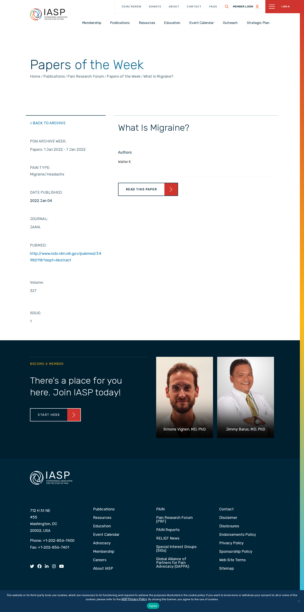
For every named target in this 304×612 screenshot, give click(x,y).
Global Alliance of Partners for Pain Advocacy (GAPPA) (172, 563)
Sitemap (226, 569)
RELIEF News (167, 538)
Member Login (243, 6)
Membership (103, 552)
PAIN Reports (168, 530)
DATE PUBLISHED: (46, 192)
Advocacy (102, 543)
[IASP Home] (48, 14)
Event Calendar (106, 535)
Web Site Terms (232, 560)
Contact (194, 6)
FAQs (213, 6)
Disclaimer (228, 518)
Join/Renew (131, 6)
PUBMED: (38, 245)
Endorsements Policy (237, 535)
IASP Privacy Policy (134, 599)
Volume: (37, 282)
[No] (299, 601)
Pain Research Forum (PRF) (174, 520)
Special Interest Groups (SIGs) (176, 549)
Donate (155, 6)
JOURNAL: (39, 219)
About (174, 6)
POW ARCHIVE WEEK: (48, 141)
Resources (102, 518)
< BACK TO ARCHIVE (48, 123)
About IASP (103, 569)
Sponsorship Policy (235, 552)
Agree (153, 605)
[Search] (227, 6)
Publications (104, 509)
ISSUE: (35, 313)
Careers (99, 560)
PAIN (160, 509)
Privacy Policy (231, 543)
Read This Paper (141, 189)
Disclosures (229, 526)
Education (102, 526)
